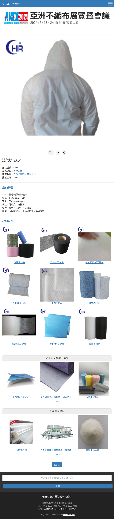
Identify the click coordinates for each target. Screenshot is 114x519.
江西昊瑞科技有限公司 (24, 174)
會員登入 (6, 3)
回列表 (57, 465)
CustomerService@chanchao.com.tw (60, 509)
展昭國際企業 (69, 515)
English (16, 3)
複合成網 (17, 171)
